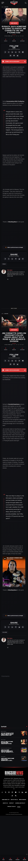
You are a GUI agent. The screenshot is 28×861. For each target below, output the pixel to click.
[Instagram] (10, 55)
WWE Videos (3, 731)
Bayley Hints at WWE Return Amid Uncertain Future (7, 742)
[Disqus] (14, 696)
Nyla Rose (5, 632)
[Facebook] (5, 52)
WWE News (14, 23)
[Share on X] (8, 259)
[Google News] (12, 52)
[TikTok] (12, 796)
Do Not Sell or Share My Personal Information (14, 814)
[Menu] (3, 3)
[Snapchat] (14, 55)
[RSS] (16, 796)
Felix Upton (9, 270)
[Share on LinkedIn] (12, 259)
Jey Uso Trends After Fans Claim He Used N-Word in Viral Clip (7, 734)
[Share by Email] (22, 259)
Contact (11, 803)
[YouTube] (22, 52)
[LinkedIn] (15, 52)
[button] (25, 3)
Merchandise (22, 799)
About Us (5, 803)
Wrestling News (12, 221)
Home (2, 313)
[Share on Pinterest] (15, 259)
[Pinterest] (19, 52)
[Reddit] (17, 55)
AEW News (6, 313)
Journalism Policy (20, 803)
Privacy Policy (12, 806)
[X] (8, 52)
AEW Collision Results (6, 748)
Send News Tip (5, 799)
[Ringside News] (14, 3)
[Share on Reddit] (19, 259)
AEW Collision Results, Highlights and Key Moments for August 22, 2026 (7, 751)
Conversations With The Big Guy (15, 101)
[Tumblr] (19, 792)
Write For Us (14, 799)
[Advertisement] (12, 178)
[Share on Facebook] (5, 259)
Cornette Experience (14, 404)
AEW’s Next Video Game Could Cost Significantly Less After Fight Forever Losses (7, 759)
